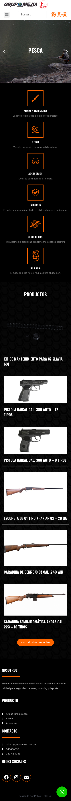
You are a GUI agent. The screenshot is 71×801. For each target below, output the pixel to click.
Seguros (35, 205)
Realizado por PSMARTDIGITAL (35, 795)
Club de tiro (35, 237)
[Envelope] (64, 14)
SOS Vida (35, 268)
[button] (7, 15)
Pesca (35, 142)
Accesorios (35, 173)
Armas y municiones (36, 110)
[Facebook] (53, 14)
